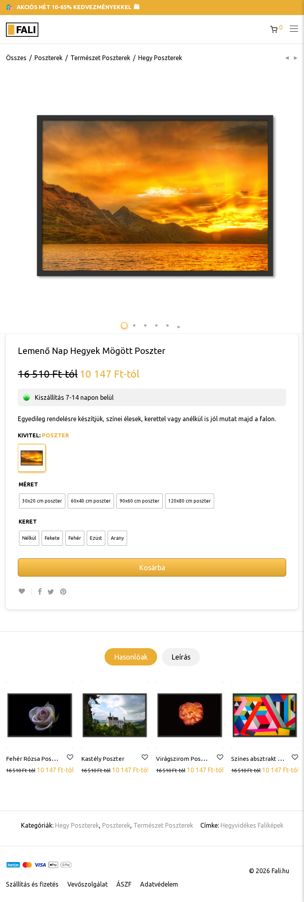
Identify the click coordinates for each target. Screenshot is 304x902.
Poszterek (48, 57)
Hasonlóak (131, 657)
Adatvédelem (159, 884)
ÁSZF (123, 884)
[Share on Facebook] (40, 592)
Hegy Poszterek (160, 57)
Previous (32, 195)
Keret (28, 521)
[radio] (42, 501)
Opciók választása (32, 769)
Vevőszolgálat (87, 884)
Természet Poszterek (100, 57)
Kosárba (152, 567)
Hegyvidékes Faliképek (251, 825)
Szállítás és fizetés (32, 884)
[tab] (131, 657)
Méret (28, 484)
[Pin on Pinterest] (63, 592)
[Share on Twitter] (51, 592)
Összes (16, 57)
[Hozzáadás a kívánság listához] (25, 591)
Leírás (180, 657)
